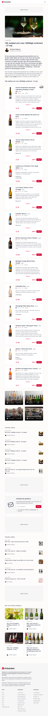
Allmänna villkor (36, 698)
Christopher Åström (22, 710)
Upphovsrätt (36, 702)
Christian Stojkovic (22, 694)
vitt (39, 75)
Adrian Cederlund (21, 708)
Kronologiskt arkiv (6, 706)
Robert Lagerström (22, 698)
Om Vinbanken (36, 692)
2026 (3, 692)
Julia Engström (21, 700)
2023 (3, 698)
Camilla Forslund (21, 702)
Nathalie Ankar (21, 704)
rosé (11, 76)
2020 (3, 704)
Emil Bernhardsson (22, 696)
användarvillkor (33, 509)
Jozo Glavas (20, 692)
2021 (3, 702)
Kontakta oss (36, 696)
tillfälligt (15, 76)
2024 (3, 696)
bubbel (6, 76)
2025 (3, 694)
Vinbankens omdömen (38, 694)
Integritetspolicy (36, 700)
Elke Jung (20, 706)
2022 (3, 700)
